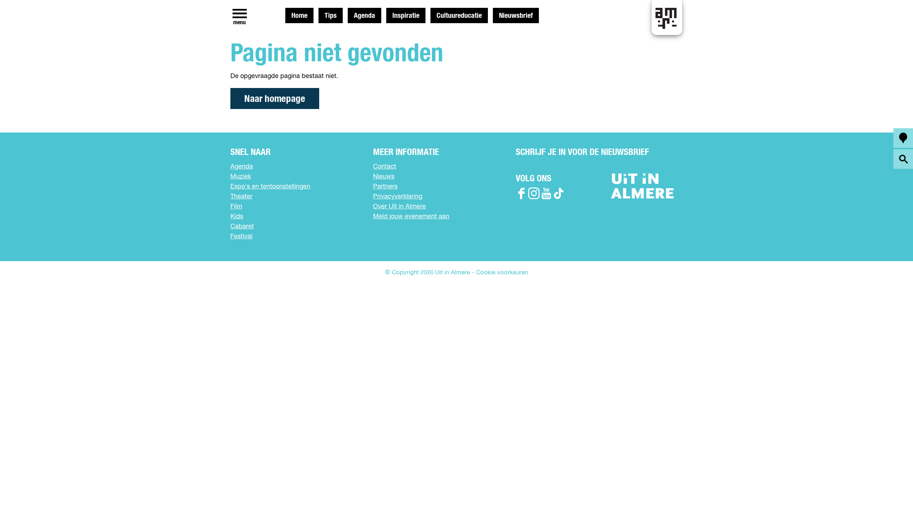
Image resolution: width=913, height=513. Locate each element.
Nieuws (383, 176)
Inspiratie (405, 15)
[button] (891, 491)
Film (236, 206)
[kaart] (903, 138)
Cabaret (242, 226)
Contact (384, 167)
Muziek (240, 176)
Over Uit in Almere (399, 206)
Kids (236, 216)
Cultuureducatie (459, 15)
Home (299, 15)
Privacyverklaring (397, 196)
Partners (385, 186)
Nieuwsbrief (516, 15)
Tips (331, 15)
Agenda (364, 15)
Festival (241, 236)
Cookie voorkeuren (502, 273)
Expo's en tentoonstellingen (270, 186)
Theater (241, 196)
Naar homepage (274, 99)
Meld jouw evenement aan (411, 216)
